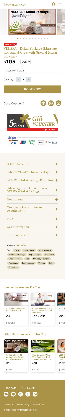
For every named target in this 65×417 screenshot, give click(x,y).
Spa (27, 259)
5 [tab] (29, 38)
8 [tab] (38, 38)
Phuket (37, 323)
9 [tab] (41, 38)
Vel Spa (41, 263)
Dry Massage (35, 254)
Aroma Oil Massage (17, 254)
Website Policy (23, 405)
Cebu (51, 263)
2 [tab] (20, 38)
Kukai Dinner (29, 250)
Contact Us (8, 405)
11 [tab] (47, 38)
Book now (32, 89)
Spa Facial (49, 254)
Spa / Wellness (22, 245)
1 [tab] (17, 38)
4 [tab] (26, 38)
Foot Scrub (13, 263)
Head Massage (15, 259)
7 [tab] (35, 38)
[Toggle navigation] (59, 4)
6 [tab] (32, 38)
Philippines (13, 267)
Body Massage (45, 250)
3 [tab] (23, 38)
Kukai (17, 250)
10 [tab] (44, 38)
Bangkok (12, 323)
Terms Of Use (38, 405)
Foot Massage (28, 263)
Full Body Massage (41, 259)
